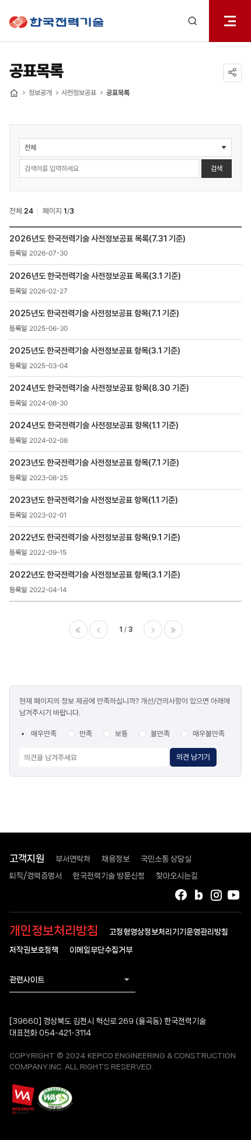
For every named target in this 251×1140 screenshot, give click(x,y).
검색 (216, 169)
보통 (121, 733)
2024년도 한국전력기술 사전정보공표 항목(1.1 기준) (94, 425)
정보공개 (40, 93)
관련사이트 (26, 979)
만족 (85, 733)
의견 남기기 (193, 757)
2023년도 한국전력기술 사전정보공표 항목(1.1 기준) (93, 500)
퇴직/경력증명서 (35, 876)
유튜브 (233, 895)
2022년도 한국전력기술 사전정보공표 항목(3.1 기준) (94, 574)
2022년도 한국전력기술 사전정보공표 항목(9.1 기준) (94, 537)
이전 (98, 629)
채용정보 (116, 859)
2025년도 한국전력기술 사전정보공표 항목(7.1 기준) (94, 313)
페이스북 (181, 895)
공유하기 (232, 73)
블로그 (198, 895)
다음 (153, 629)
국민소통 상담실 (166, 859)
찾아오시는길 (177, 876)
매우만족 (44, 733)
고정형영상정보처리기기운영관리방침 (168, 932)
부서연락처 (72, 859)
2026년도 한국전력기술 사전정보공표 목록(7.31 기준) (97, 238)
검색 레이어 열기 (193, 21)
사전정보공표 (78, 93)
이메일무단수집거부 (101, 950)
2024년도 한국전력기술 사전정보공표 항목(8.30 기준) (99, 388)
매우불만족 (209, 733)
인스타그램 (216, 895)
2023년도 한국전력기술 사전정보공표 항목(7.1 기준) (94, 462)
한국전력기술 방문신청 (109, 876)
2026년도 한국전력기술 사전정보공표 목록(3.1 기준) (95, 276)
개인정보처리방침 (53, 930)
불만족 (160, 733)
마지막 (173, 629)
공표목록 (118, 93)
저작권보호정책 (33, 950)
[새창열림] (22, 1099)
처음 (78, 629)
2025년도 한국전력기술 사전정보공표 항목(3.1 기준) (94, 350)
